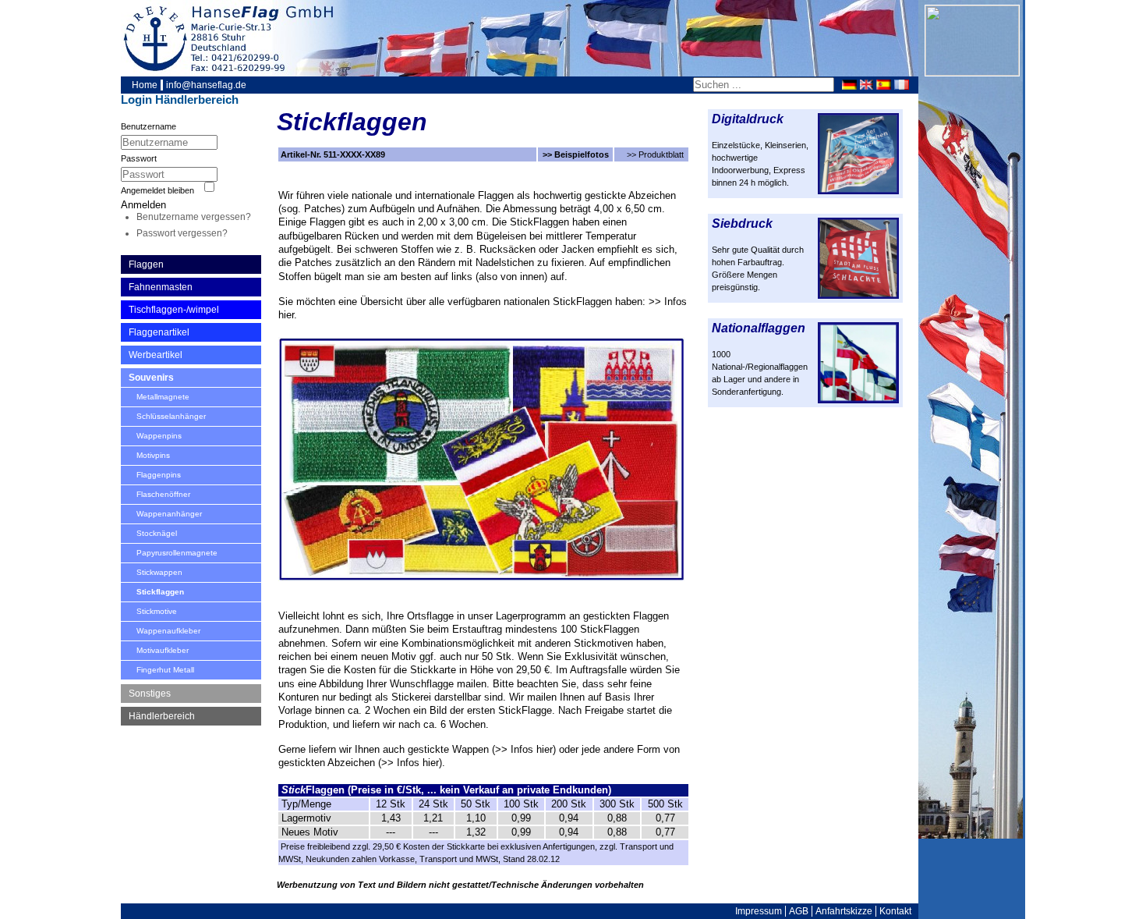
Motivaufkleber (162, 650)
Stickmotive (156, 611)
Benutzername (148, 126)
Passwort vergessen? (182, 233)
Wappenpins (159, 435)
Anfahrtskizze (843, 911)
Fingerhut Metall (165, 669)
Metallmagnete (162, 396)
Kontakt (895, 911)
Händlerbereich (162, 716)
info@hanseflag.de (206, 85)
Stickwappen (159, 572)
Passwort (139, 158)
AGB (798, 911)
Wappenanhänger (169, 513)
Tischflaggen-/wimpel (174, 309)
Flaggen (146, 264)
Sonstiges (150, 693)
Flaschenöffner (163, 494)
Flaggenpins (158, 474)
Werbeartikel (155, 355)
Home (144, 85)
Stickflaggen (160, 591)
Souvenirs (151, 377)
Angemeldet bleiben (157, 190)
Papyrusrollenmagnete (177, 552)
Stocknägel (156, 533)
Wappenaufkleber (168, 630)
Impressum (758, 911)
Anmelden (143, 205)
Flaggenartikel (159, 332)
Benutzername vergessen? (193, 216)
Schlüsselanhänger (171, 416)
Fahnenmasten (161, 287)
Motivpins (153, 455)
